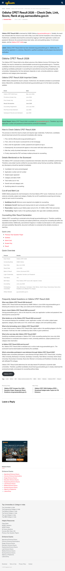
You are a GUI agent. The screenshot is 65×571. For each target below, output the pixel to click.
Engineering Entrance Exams (12, 482)
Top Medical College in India (9, 511)
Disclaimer (4, 564)
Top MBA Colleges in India (9, 517)
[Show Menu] (3, 2)
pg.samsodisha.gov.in (44, 33)
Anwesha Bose (7, 19)
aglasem (9, 2)
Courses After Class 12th (8, 531)
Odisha (44, 379)
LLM (7, 379)
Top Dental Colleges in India (9, 513)
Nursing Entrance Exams (10, 487)
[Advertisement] (33, 27)
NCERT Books (6, 527)
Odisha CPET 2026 (17, 42)
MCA (39, 379)
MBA (35, 379)
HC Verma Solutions (7, 529)
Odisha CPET (8, 374)
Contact (30, 564)
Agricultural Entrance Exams (11, 474)
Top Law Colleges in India (9, 515)
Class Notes (5, 523)
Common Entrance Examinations (13, 476)
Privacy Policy (22, 564)
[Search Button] (62, 2)
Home (3, 8)
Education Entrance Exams (11, 480)
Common (8, 8)
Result (7, 246)
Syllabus (7, 237)
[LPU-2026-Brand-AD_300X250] (14, 451)
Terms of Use (13, 564)
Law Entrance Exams (9, 483)
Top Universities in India (8, 507)
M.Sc (11, 379)
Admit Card (8, 240)
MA (16, 379)
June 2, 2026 (17, 19)
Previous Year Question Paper (14, 235)
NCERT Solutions (6, 525)
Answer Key (8, 243)
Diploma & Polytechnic (10, 489)
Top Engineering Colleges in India (11, 509)
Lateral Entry (7, 491)
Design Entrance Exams (10, 478)
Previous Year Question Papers (10, 533)
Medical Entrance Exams (10, 485)
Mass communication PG (25, 379)
